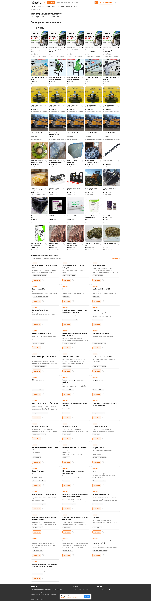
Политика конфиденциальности (48, 594)
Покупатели (55, 6)
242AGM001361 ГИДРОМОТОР (102, 357)
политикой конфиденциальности (70, 597)
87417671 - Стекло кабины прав (72, 161)
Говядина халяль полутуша (53, 244)
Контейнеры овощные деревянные (74, 541)
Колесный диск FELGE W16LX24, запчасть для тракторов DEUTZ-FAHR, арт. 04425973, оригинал (55, 51)
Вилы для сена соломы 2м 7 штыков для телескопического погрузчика (73, 189)
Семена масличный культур (41, 333)
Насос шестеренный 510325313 (72, 106)
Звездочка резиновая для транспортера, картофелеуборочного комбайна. (45, 566)
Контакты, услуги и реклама (80, 589)
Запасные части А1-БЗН (70, 357)
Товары (33, 6)
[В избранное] (46, 50)
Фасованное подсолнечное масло (44, 494)
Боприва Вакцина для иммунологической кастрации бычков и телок (37, 244)
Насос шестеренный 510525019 (54, 106)
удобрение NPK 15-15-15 (101, 289)
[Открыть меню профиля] (118, 2)
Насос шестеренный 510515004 (36, 106)
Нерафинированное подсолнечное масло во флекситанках (74, 311)
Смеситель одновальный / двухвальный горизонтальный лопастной (75, 449)
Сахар (94, 471)
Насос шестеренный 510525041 (90, 106)
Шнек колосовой (107, 160)
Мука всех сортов (98, 266)
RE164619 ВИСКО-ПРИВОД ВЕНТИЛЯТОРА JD (91, 161)
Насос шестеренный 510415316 (108, 106)
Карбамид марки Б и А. (40, 427)
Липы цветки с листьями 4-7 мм (92, 244)
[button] (96, 2)
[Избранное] (114, 2)
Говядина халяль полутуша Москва (72, 244)
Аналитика (69, 6)
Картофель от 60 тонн (39, 289)
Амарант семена (98, 448)
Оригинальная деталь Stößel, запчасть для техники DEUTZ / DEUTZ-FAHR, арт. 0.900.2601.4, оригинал (38, 51)
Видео (75, 6)
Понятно (87, 596)
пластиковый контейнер (100, 333)
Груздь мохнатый (98, 380)
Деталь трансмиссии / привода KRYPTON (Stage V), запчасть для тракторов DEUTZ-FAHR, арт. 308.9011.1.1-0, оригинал (91, 51)
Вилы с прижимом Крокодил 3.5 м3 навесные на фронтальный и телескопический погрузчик (54, 189)
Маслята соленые (38, 380)
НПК (63, 289)
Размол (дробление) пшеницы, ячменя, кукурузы (54, 133)
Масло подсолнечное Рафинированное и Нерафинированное (75, 495)
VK (98, 589)
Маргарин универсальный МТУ (36, 189)
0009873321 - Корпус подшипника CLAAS (37, 161)
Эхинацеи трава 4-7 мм (109, 243)
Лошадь (35, 541)
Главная (33, 9)
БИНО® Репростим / (54, 215)
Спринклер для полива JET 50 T (91, 78)
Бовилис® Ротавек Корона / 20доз (108, 216)
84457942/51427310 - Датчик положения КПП (55, 161)
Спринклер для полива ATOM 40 (109, 78)
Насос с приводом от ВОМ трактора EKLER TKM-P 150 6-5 (73, 78)
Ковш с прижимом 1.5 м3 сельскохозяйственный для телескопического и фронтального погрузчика (37, 216)
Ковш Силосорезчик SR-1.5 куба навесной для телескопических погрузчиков (109, 189)
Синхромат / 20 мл (72, 215)
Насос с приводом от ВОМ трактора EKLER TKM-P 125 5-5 (55, 78)
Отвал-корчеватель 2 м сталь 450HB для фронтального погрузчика (91, 189)
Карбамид (95, 517)
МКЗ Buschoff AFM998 (37, 133)
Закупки (48, 6)
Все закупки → (116, 258)
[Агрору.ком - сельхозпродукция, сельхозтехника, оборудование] (38, 2)
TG (106, 589)
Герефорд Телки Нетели (40, 310)
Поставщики (40, 6)
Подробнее (37, 280)
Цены (62, 6)
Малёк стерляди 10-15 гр (101, 494)
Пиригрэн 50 (96, 310)
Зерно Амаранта (38, 471)
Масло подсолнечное (69, 427)
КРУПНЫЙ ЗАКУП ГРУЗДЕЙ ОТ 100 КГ (45, 403)
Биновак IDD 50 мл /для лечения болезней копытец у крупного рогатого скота (91, 216)
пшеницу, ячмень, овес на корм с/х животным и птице (44, 518)
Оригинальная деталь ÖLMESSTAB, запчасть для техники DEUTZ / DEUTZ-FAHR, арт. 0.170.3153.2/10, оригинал (109, 51)
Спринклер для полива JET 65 (37, 78)
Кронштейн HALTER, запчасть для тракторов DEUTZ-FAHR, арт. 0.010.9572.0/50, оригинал (73, 51)
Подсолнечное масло (99, 427)
